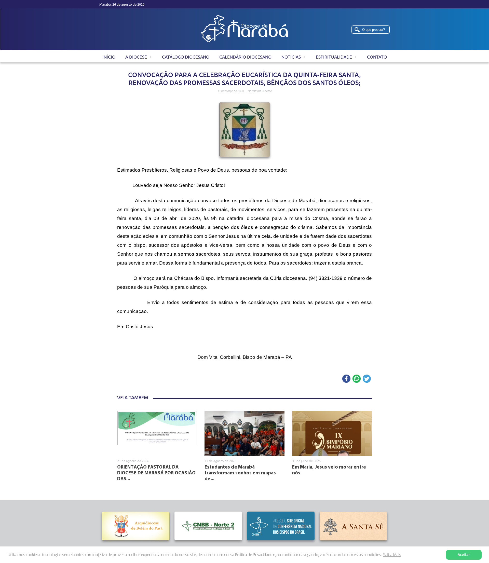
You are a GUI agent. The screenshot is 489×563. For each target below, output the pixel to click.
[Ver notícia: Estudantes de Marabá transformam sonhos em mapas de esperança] (244, 433)
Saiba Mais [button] (392, 554)
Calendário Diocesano (245, 57)
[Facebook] (346, 379)
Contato (377, 57)
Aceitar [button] (464, 554)
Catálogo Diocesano (185, 57)
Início (108, 57)
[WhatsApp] (356, 379)
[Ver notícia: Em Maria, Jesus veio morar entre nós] (332, 433)
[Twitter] (367, 379)
